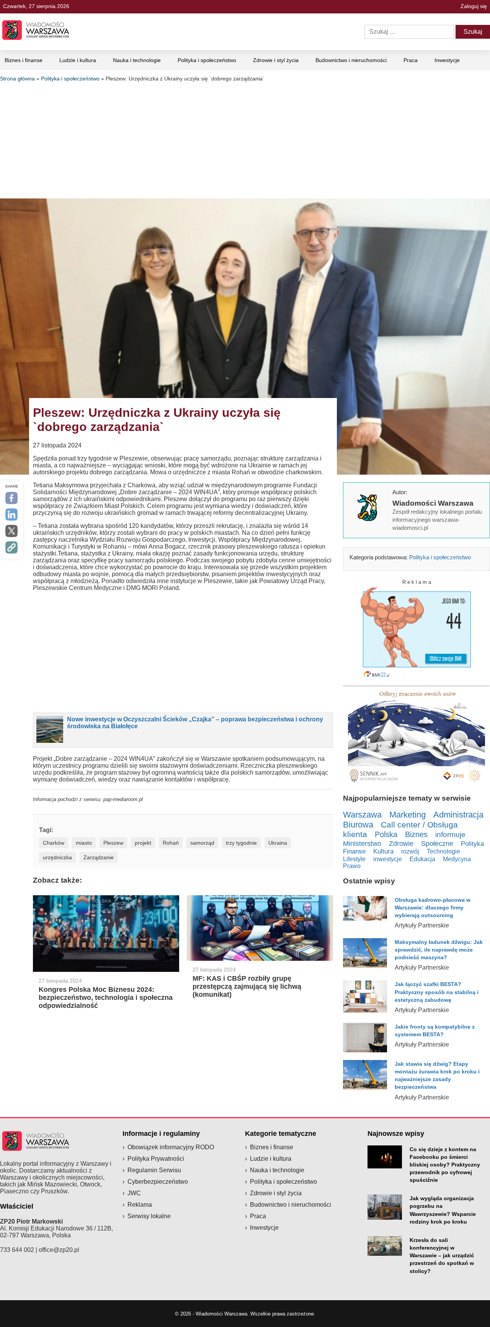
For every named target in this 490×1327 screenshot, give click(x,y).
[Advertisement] (245, 139)
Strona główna (17, 78)
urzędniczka (57, 857)
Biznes (416, 834)
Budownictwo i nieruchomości (351, 60)
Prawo (352, 866)
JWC (134, 1193)
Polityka (472, 843)
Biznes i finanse (23, 60)
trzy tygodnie (241, 843)
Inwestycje (447, 60)
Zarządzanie (98, 857)
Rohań (171, 843)
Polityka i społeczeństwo (207, 60)
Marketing (407, 814)
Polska (386, 834)
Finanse (354, 851)
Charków (53, 843)
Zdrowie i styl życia (276, 60)
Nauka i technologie (137, 60)
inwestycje (387, 858)
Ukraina (277, 843)
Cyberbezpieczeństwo (157, 1181)
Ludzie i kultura (77, 60)
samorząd (202, 843)
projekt (143, 843)
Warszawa (362, 814)
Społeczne (437, 843)
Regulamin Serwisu (154, 1170)
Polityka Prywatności (155, 1158)
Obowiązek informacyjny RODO (170, 1147)
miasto (84, 843)
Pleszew (113, 843)
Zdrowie (401, 843)
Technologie (443, 851)
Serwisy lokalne (149, 1216)
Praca (410, 60)
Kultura (383, 851)
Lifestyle (354, 858)
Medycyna (457, 859)
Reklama (139, 1204)
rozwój (410, 851)
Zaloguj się (474, 6)
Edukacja (422, 858)
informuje (450, 835)
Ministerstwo (362, 843)
